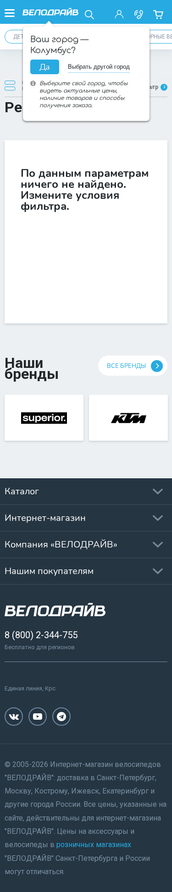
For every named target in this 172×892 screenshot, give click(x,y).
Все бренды (126, 366)
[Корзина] (157, 15)
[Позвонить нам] (138, 15)
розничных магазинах (93, 844)
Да (44, 66)
